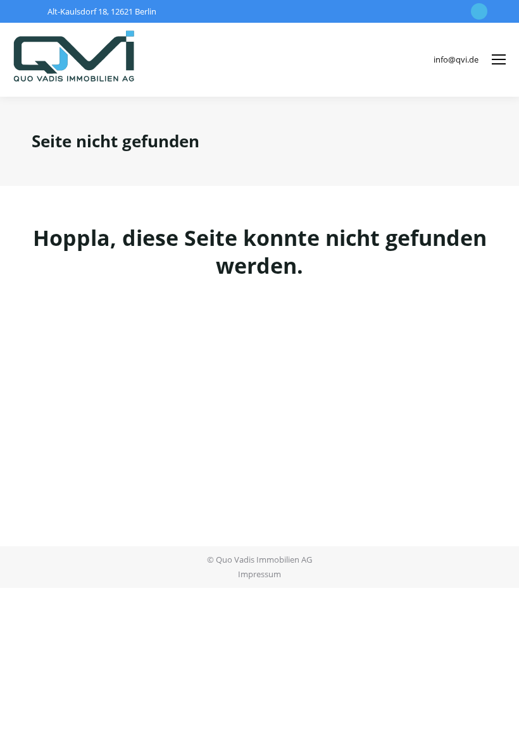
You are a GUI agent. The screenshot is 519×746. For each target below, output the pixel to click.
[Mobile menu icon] (498, 59)
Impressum (259, 574)
